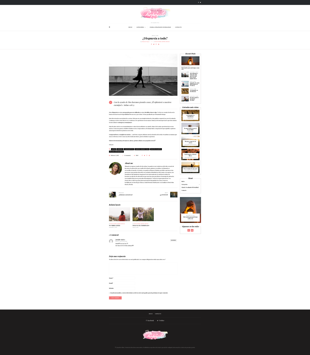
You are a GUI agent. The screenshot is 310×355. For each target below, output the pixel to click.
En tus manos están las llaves (190, 155)
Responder (173, 240)
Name (111, 278)
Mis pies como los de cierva (190, 142)
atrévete (119, 149)
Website (111, 288)
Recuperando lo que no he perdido (194, 99)
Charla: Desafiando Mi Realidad (160, 27)
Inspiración (190, 118)
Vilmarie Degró (145, 41)
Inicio (130, 27)
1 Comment (127, 155)
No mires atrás (114, 225)
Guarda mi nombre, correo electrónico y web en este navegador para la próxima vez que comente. (139, 293)
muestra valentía (156, 149)
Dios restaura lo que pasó (190, 169)
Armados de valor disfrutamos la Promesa (194, 84)
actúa (113, 149)
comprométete (128, 149)
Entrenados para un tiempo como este (190, 68)
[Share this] (151, 44)
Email (111, 283)
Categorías (140, 27)
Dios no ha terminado (141, 225)
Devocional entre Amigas (162, 41)
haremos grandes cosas (142, 149)
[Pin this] (158, 44)
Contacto (178, 27)
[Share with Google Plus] (156, 44)
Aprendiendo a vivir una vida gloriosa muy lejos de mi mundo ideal (194, 76)
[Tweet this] (154, 44)
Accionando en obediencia (194, 90)
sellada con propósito (116, 151)
